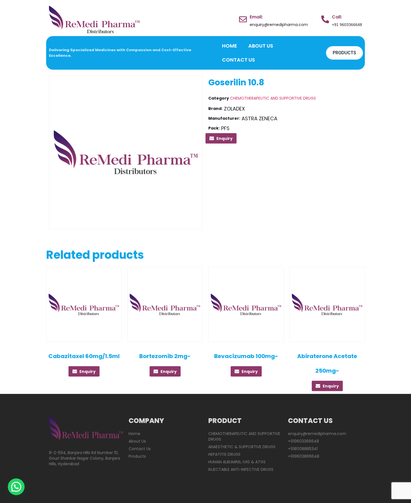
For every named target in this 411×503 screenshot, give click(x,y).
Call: (337, 17)
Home (229, 45)
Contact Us (238, 59)
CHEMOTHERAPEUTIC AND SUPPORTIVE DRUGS (273, 98)
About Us (260, 45)
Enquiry (224, 138)
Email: (256, 17)
